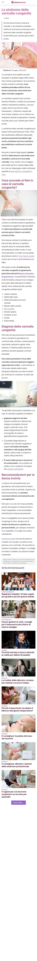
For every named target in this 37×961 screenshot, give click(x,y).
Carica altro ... (18, 803)
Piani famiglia (6, 620)
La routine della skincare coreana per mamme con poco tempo (18, 681)
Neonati (4, 678)
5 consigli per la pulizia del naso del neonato (17, 737)
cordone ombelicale (15, 469)
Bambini (4, 650)
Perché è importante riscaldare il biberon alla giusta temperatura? (17, 709)
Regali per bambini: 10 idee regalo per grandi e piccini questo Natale (18, 595)
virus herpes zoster (26, 256)
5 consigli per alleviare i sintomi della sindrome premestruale (17, 765)
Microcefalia (9, 309)
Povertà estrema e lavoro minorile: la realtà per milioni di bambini (18, 653)
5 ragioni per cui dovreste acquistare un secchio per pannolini (14, 794)
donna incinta (9, 539)
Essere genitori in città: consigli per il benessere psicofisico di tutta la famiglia (17, 624)
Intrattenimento (8, 592)
